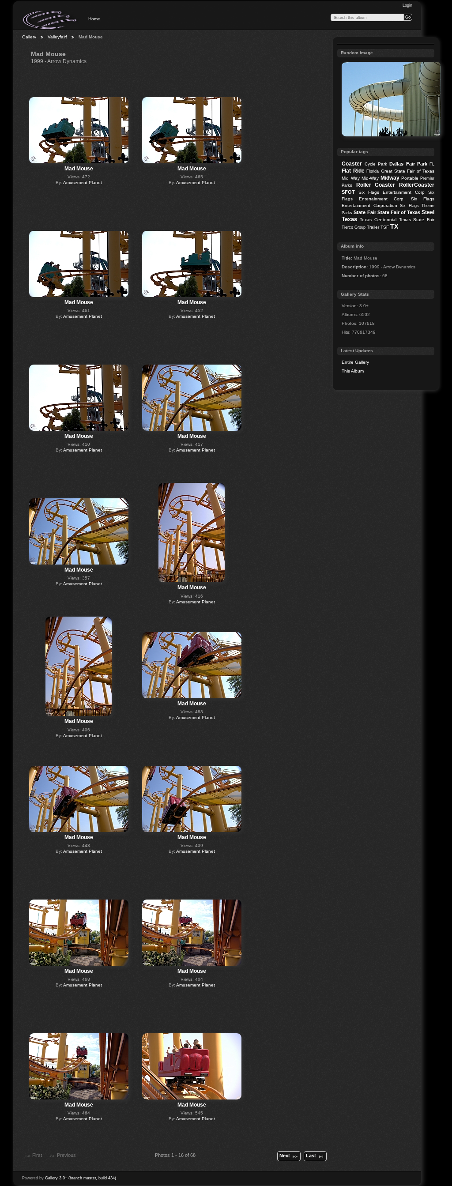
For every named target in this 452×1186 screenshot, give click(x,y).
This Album (353, 371)
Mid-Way (370, 178)
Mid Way (350, 178)
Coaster (352, 164)
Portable (409, 178)
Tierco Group (353, 227)
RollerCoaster (416, 185)
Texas (349, 219)
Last (311, 1155)
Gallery (29, 36)
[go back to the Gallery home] (50, 20)
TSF (384, 227)
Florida (372, 171)
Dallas (396, 163)
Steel (428, 212)
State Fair (365, 212)
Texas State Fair (416, 219)
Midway (389, 178)
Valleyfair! (57, 36)
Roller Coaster (376, 185)
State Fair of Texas (398, 212)
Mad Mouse (78, 169)
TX (394, 226)
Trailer (373, 227)
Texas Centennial (378, 219)
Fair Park (416, 163)
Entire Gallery (355, 362)
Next (284, 1155)
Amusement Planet (82, 182)
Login (407, 5)
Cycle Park (376, 164)
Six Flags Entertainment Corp (391, 192)
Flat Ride (353, 171)
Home (94, 18)
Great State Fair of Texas (408, 171)
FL (431, 164)
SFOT (348, 192)
